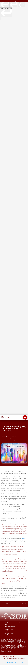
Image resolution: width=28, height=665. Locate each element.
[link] (4, 3)
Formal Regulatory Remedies (16, 440)
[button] (25, 417)
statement (14, 517)
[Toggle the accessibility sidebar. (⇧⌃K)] (0, 18)
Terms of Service (9, 662)
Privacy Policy (19, 662)
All (7, 440)
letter (4, 470)
